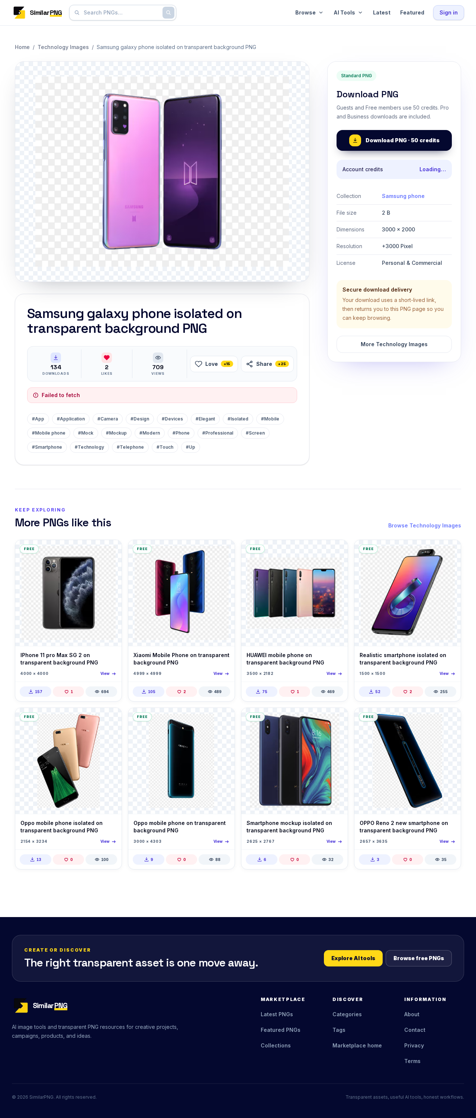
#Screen (255, 433)
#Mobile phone (48, 433)
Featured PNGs (280, 1030)
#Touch (165, 447)
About (411, 1014)
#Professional (217, 433)
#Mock (85, 433)
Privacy (414, 1045)
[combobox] (121, 12)
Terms (412, 1061)
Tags (338, 1030)
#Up (190, 447)
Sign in (449, 12)
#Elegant (205, 419)
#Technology (89, 447)
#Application (71, 419)
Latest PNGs (277, 1014)
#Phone (181, 433)
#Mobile (270, 419)
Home (22, 47)
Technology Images (63, 47)
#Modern (149, 433)
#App (38, 419)
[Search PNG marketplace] (168, 13)
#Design (140, 419)
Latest (381, 12)
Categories (347, 1014)
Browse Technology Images (424, 525)
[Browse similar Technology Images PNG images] (110, 552)
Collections (276, 1045)
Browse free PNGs (418, 958)
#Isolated (238, 419)
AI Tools (344, 12)
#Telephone (130, 447)
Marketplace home (357, 1045)
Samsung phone (403, 196)
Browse (305, 12)
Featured (412, 12)
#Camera (107, 419)
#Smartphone (47, 447)
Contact (414, 1030)
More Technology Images (394, 344)
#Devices (172, 419)
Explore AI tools (353, 958)
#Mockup (116, 433)
